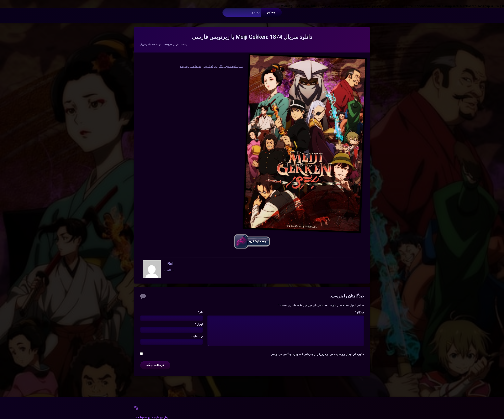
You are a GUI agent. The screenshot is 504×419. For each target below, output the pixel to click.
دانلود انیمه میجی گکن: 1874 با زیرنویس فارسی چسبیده (211, 66)
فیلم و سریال (145, 44)
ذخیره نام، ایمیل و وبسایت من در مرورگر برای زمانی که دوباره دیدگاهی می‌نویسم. (317, 354)
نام (200, 313)
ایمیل (199, 324)
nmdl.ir (169, 270)
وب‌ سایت (197, 336)
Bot (153, 44)
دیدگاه (359, 313)
